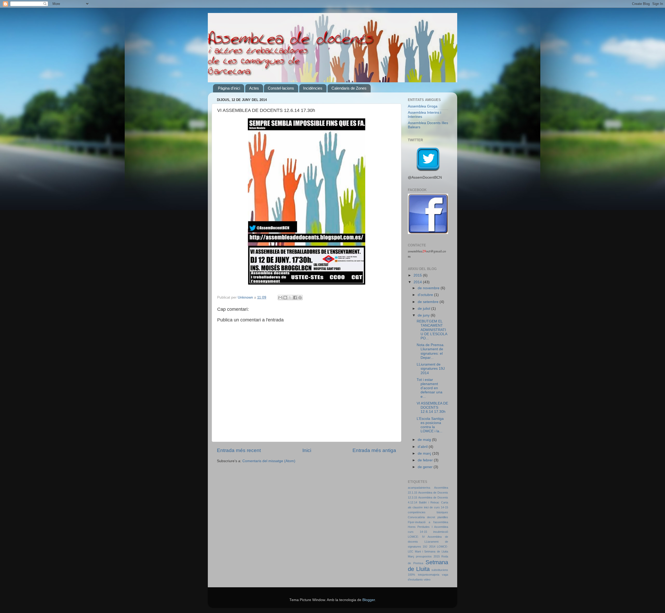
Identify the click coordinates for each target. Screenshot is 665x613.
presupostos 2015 (428, 556)
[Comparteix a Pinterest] (300, 297)
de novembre (429, 288)
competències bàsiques (428, 512)
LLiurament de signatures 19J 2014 (431, 368)
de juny (424, 315)
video (427, 579)
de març (425, 453)
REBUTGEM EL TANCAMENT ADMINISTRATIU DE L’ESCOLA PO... (432, 329)
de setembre (429, 302)
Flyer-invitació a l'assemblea (428, 522)
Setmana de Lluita (428, 565)
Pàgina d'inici (229, 88)
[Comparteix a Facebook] (295, 297)
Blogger (368, 600)
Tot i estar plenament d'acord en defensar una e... (429, 388)
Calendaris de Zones (349, 88)
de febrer (426, 460)
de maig (425, 440)
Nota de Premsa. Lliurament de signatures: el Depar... (430, 351)
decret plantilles (437, 517)
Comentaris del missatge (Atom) (268, 461)
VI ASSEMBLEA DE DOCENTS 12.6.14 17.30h (432, 407)
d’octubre (426, 295)
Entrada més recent (239, 450)
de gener (426, 467)
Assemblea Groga (422, 106)
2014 (418, 282)
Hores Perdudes (419, 526)
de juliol (424, 309)
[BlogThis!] (285, 297)
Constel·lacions (281, 88)
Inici (306, 450)
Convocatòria (416, 517)
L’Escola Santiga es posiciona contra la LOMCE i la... (430, 425)
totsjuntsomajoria (428, 574)
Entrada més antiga (374, 450)
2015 (418, 275)
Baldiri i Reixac (429, 502)
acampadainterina (419, 487)
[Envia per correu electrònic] (280, 297)
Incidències (312, 88)
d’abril (423, 447)
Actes (254, 88)
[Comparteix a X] (290, 297)
